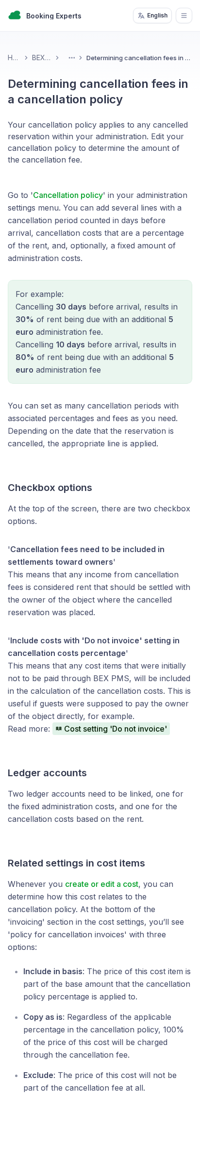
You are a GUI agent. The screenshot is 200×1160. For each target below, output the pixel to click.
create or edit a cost (101, 884)
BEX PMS (41, 57)
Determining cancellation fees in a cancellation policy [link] (139, 58)
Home (14, 57)
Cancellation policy (68, 195)
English (157, 15)
